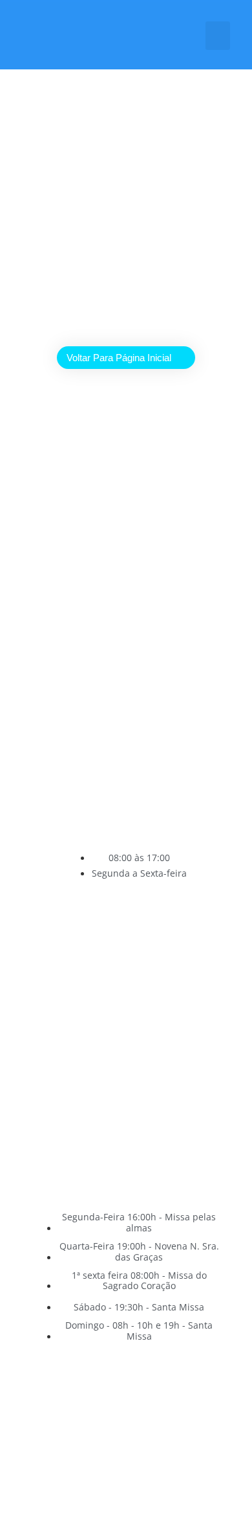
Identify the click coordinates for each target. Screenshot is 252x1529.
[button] (217, 35)
